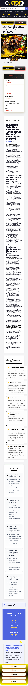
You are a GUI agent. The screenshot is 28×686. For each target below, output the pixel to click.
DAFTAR (20, 22)
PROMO (15, 666)
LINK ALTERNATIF (15, 677)
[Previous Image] (2, 46)
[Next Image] (25, 46)
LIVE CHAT (15, 681)
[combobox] (12, 8)
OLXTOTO (8, 141)
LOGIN (7, 22)
